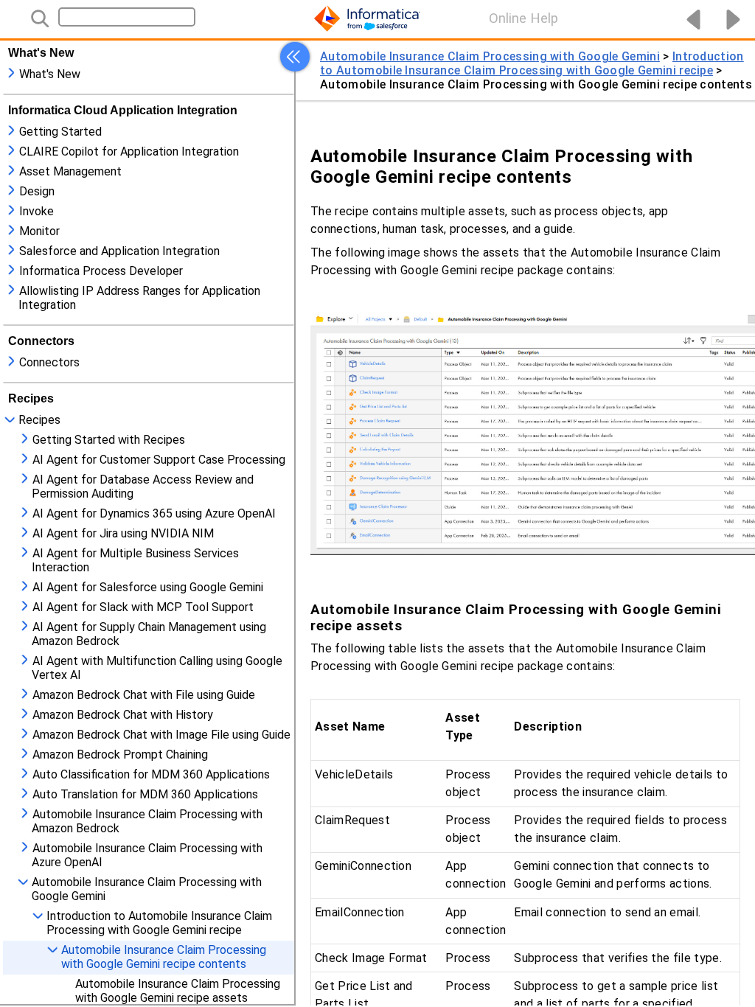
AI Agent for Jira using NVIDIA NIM (123, 533)
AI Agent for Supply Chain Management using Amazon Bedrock (149, 634)
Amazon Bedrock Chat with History (122, 715)
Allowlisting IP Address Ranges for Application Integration (139, 298)
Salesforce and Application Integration (119, 251)
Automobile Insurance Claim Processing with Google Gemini (147, 889)
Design (37, 191)
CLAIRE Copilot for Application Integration (129, 151)
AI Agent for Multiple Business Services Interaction (135, 560)
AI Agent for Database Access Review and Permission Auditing (143, 487)
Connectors (49, 362)
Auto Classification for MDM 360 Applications (151, 774)
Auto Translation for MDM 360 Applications (145, 794)
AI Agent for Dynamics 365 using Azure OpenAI (154, 513)
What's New (49, 74)
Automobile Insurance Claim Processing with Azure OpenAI (147, 855)
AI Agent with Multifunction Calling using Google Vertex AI (157, 668)
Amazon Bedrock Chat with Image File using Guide (161, 735)
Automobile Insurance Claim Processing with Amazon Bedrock (147, 821)
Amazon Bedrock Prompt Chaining (120, 755)
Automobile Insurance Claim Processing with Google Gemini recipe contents (163, 957)
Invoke (36, 211)
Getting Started (60, 132)
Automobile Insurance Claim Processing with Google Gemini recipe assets (177, 991)
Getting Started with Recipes (108, 440)
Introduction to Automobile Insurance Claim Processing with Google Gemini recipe (159, 923)
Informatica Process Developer (101, 271)
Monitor (39, 231)
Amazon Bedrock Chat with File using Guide (143, 695)
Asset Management (70, 171)
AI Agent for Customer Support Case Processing (158, 460)
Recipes (39, 420)
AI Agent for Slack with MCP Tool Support (143, 607)
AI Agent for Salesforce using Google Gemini (147, 587)
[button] (295, 57)
